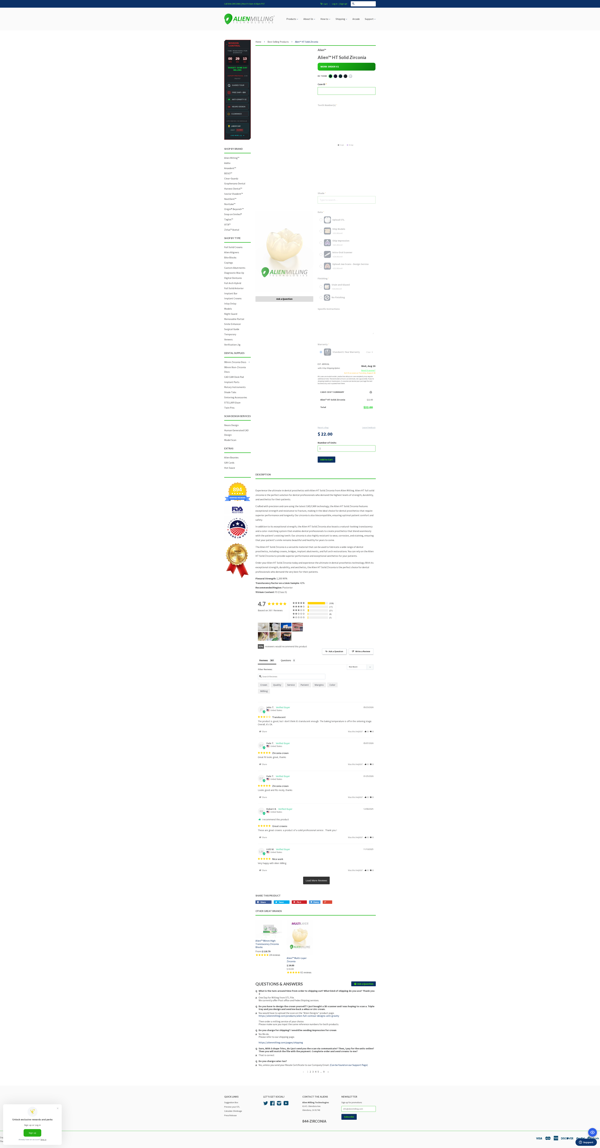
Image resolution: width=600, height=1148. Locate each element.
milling (264, 691)
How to (324, 18)
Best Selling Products (278, 41)
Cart (325, 3)
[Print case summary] (371, 392)
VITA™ (227, 224)
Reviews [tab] (263, 660)
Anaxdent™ (230, 168)
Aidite (227, 163)
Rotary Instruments (235, 387)
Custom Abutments (234, 267)
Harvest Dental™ (233, 188)
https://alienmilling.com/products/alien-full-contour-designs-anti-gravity (299, 1015)
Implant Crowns (233, 298)
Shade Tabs (230, 392)
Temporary (230, 334)
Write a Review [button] (362, 651)
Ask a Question (284, 298)
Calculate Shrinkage (233, 1111)
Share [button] (264, 731)
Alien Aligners (231, 252)
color (332, 684)
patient (305, 684)
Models (228, 308)
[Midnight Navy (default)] (330, 76)
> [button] (316, 880)
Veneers (228, 339)
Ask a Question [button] (336, 651)
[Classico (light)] (350, 76)
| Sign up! (343, 3)
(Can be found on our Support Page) (349, 1065)
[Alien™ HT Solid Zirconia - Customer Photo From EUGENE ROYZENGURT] (286, 627)
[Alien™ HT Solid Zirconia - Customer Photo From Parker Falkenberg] (274, 627)
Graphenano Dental (234, 183)
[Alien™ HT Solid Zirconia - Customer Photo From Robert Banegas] (263, 627)
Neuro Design (231, 425)
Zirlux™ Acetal (231, 229)
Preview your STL (232, 1107)
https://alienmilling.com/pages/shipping (281, 1042)
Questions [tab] (286, 660)
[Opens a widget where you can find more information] (586, 1142)
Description (263, 474)
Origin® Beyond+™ (234, 209)
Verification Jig (232, 344)
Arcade (356, 18)
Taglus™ (228, 219)
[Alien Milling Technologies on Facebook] (272, 1104)
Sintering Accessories (235, 397)
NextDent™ (230, 198)
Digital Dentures (233, 277)
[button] (366, 731)
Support (369, 18)
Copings (228, 262)
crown (263, 684)
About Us (308, 18)
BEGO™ (228, 173)
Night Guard (230, 313)
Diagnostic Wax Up (234, 272)
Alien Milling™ (231, 157)
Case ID (321, 84)
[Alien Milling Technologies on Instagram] (279, 1104)
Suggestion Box (231, 1102)
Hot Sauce (229, 467)
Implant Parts (231, 382)
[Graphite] (345, 76)
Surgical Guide (231, 329)
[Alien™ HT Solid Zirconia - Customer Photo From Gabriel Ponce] (286, 636)
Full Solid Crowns (233, 247)
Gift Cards (229, 462)
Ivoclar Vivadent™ (233, 193)
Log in (335, 3)
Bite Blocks (230, 257)
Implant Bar (230, 293)
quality (277, 684)
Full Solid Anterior (234, 288)
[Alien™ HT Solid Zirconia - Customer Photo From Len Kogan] (263, 636)
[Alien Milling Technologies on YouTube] (286, 1104)
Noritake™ (229, 204)
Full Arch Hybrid (232, 283)
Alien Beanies (231, 457)
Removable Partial (234, 319)
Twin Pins (229, 407)
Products (291, 18)
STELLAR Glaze (232, 402)
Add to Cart (346, 419)
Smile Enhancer (232, 324)
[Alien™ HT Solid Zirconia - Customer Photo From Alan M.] (297, 627)
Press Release (230, 1115)
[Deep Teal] (340, 76)
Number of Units (327, 442)
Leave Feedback (368, 427)
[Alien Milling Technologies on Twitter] (265, 1104)
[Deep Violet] (335, 76)
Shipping (341, 18)
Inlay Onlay (230, 303)
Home (258, 41)
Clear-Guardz (231, 178)
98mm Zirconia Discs (235, 362)
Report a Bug (323, 427)
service (291, 684)
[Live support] (592, 1132)
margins (319, 684)
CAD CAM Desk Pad (234, 376)
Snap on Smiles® (233, 214)
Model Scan (230, 440)
